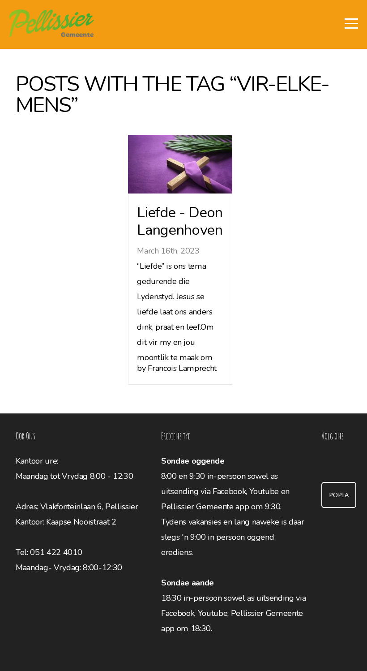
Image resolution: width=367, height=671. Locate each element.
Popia (339, 495)
